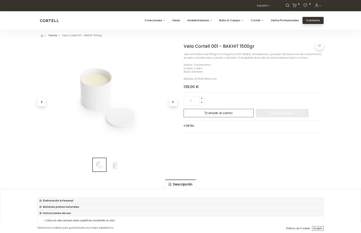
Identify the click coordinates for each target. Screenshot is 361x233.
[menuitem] (176, 20)
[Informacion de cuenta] (318, 6)
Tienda (52, 35)
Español (262, 6)
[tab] (180, 184)
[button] (41, 102)
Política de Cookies (298, 228)
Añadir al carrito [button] (220, 113)
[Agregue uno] (201, 98)
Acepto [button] (317, 228)
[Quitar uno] (201, 103)
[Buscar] (288, 6)
